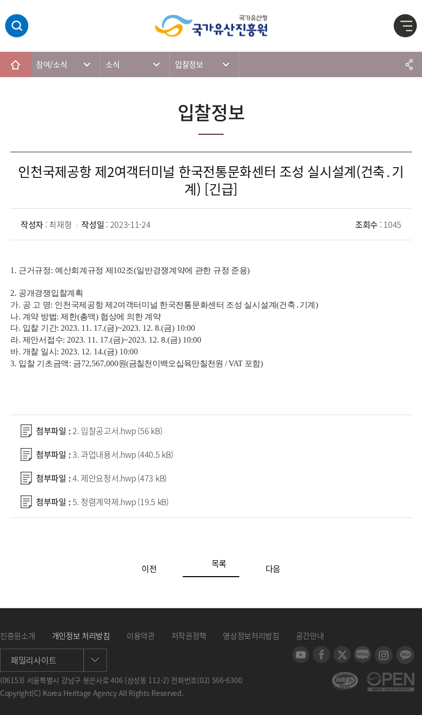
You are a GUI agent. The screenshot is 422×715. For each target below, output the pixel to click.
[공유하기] (409, 64)
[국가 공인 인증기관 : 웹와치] (345, 677)
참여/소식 (51, 64)
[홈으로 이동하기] (15, 64)
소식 (112, 64)
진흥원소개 (18, 635)
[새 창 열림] (300, 651)
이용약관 (141, 635)
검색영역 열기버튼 (16, 26)
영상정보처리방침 (251, 635)
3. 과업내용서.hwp (123, 454)
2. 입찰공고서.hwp (117, 430)
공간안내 (310, 635)
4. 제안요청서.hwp (120, 478)
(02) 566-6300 (219, 680)
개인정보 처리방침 (81, 635)
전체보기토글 (405, 26)
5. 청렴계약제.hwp (121, 501)
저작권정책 (189, 635)
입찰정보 (189, 64)
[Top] (406, 699)
